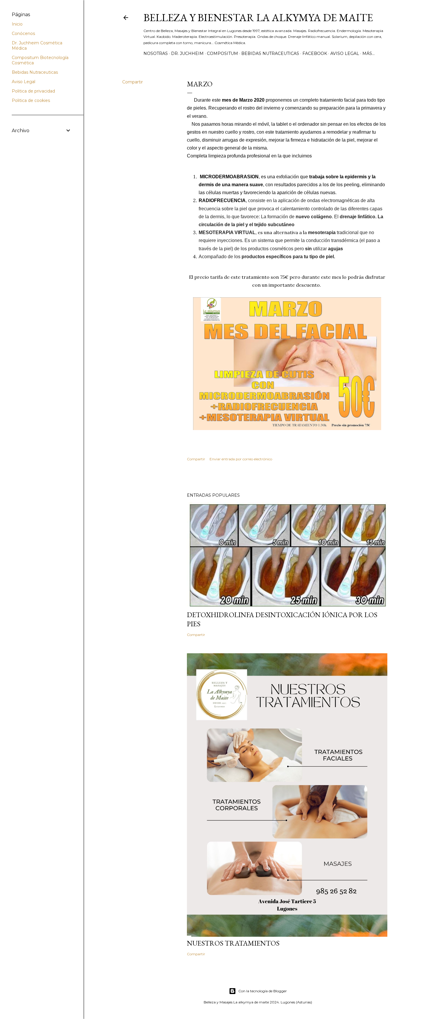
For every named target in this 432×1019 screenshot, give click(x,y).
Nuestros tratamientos (233, 943)
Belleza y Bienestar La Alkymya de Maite (258, 17)
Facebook (314, 53)
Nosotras (155, 53)
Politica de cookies (31, 100)
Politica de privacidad (33, 91)
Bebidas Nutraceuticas (270, 53)
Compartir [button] (132, 82)
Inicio (17, 24)
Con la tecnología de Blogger (262, 991)
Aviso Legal (344, 53)
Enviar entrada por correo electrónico (241, 459)
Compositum (222, 53)
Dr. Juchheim (187, 53)
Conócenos (23, 33)
